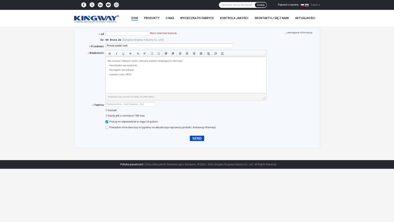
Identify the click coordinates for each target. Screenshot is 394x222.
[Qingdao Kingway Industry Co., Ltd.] (96, 18)
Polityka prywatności (131, 164)
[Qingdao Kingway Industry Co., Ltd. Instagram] (116, 5)
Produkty (151, 18)
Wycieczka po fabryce (197, 18)
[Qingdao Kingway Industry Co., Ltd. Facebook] (83, 5)
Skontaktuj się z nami (271, 18)
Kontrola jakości (234, 18)
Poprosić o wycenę (288, 4)
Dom (134, 18)
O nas (170, 18)
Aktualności (305, 18)
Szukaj (261, 4)
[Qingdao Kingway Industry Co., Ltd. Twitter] (92, 5)
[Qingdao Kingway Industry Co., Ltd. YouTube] (108, 5)
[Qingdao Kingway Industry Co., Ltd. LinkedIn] (100, 5)
